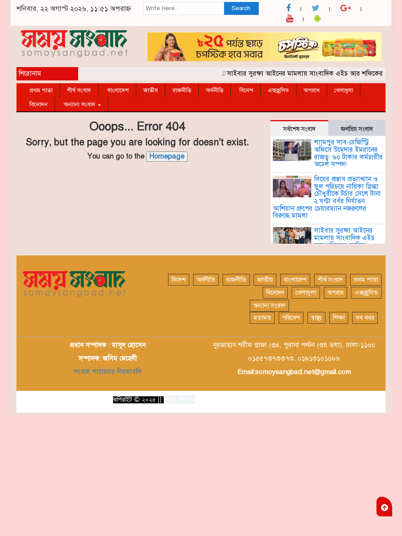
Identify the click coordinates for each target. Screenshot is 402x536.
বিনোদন (38, 104)
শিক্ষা (339, 318)
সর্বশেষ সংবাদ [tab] (299, 129)
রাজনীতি (181, 90)
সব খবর (365, 318)
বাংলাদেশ (117, 90)
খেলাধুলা (343, 90)
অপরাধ (311, 90)
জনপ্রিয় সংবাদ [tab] (357, 129)
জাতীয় (150, 90)
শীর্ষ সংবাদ (79, 90)
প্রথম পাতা (41, 90)
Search (241, 8)
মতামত (262, 318)
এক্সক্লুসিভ (278, 90)
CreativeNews (362, 399)
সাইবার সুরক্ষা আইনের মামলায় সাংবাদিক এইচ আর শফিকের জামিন (309, 73)
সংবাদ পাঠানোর (94, 372)
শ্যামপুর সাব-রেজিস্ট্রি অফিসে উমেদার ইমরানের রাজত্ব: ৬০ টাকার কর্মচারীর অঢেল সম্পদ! (348, 153)
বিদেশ (245, 90)
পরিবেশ (291, 318)
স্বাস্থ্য (316, 318)
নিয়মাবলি (128, 372)
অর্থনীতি (214, 90)
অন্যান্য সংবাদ (79, 104)
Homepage (167, 156)
